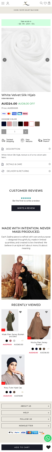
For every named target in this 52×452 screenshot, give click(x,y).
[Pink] (9, 124)
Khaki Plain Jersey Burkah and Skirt (13, 335)
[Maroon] (26, 124)
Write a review (26, 208)
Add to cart (22, 447)
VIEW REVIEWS (7, 98)
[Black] (20, 124)
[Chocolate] (40, 349)
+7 (22, 341)
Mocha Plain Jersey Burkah (39, 343)
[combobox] (41, 4)
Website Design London (22, 442)
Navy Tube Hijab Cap (13, 388)
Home (16, 10)
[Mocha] (37, 124)
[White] (31, 124)
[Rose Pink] (10, 341)
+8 (22, 392)
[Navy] (4, 124)
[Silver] (15, 124)
